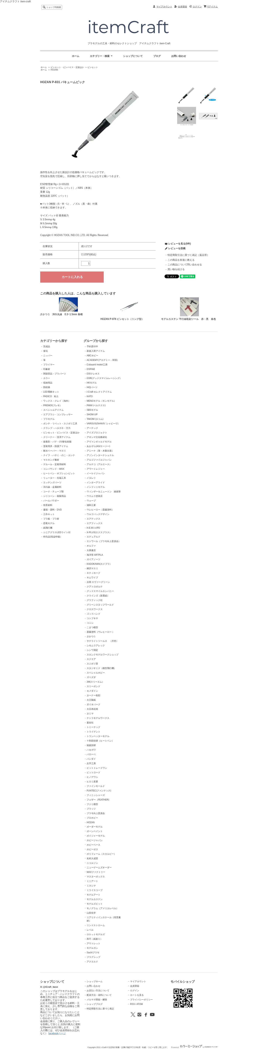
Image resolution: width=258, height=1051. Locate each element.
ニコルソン (92, 863)
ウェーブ (91, 500)
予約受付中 (92, 346)
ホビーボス (92, 849)
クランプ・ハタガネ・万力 (56, 428)
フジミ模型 (92, 804)
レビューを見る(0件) (179, 243)
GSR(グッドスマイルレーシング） (104, 378)
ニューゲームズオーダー (99, 867)
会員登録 (182, 6)
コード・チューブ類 (53, 491)
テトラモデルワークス (98, 718)
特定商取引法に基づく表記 (100, 1008)
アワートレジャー (96, 469)
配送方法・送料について (99, 995)
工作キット (49, 514)
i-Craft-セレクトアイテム (99, 392)
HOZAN (54, 70)
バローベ (91, 754)
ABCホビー (92, 355)
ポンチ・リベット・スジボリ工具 (60, 423)
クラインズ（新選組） (98, 595)
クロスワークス (95, 609)
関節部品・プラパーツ (54, 373)
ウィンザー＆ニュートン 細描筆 (104, 491)
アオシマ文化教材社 (97, 437)
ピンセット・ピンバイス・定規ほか (67, 67)
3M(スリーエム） (95, 682)
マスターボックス (96, 876)
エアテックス (93, 518)
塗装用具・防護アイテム (55, 446)
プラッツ (91, 808)
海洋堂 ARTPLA (95, 555)
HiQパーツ (92, 387)
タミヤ (90, 713)
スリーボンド (93, 686)
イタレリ (91, 478)
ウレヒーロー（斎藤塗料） (100, 509)
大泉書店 (91, 550)
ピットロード (93, 772)
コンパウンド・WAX (53, 469)
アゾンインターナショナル (100, 455)
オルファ (91, 545)
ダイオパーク (93, 704)
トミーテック (93, 727)
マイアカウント (164, 6)
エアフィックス (95, 523)
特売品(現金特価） (52, 536)
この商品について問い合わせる (185, 264)
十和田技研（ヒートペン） (100, 740)
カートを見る (137, 995)
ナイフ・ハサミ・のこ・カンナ (59, 455)
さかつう (91, 636)
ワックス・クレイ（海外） (56, 401)
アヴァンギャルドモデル (99, 441)
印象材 (46, 369)
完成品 (46, 346)
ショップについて (133, 56)
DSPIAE (91, 369)
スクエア (91, 659)
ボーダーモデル (95, 826)
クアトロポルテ (95, 586)
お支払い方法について (98, 990)
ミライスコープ (95, 890)
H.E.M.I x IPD (93, 528)
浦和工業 (91, 505)
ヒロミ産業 (92, 781)
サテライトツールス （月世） (102, 641)
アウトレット (93, 943)
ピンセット (92, 67)
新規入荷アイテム (96, 351)
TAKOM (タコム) (95, 419)
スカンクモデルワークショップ (102, 654)
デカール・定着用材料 (54, 464)
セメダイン (92, 691)
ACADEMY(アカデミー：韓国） (103, 360)
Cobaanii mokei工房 (97, 364)
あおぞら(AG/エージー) (98, 446)
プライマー (49, 364)
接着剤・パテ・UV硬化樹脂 (57, 441)
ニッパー (47, 355)
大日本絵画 (92, 709)
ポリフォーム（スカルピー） (101, 854)
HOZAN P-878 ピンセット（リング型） (122, 319)
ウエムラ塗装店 (95, 496)
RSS (132, 1004)
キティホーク (93, 573)
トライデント (93, 731)
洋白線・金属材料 (52, 487)
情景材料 (47, 505)
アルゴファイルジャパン (99, 460)
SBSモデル (92, 410)
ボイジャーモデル (96, 835)
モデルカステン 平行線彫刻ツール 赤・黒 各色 (188, 319)
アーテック (92, 428)
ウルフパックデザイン (98, 514)
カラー (46, 378)
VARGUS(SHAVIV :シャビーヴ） (103, 423)
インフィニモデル (96, 487)
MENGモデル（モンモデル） (101, 401)
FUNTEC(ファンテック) (99, 790)
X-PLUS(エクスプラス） (99, 532)
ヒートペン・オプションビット (59, 473)
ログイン (197, 6)
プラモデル (49, 419)
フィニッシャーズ (96, 795)
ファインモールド (96, 786)
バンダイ (91, 759)
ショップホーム (95, 981)
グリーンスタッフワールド (100, 604)
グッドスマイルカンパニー (100, 591)
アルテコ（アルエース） (99, 464)
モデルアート (93, 894)
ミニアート (92, 881)
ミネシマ (91, 885)
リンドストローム (96, 925)
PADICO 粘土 (51, 396)
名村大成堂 (92, 858)
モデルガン (92, 948)
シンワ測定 (92, 650)
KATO (90, 396)
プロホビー (92, 818)
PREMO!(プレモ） (52, 405)
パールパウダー (51, 500)
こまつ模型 (92, 627)
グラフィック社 (95, 600)
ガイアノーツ (93, 559)
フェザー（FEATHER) (98, 799)
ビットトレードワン (97, 768)
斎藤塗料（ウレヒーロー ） (100, 632)
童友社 (90, 722)
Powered (175, 1047)
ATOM (140, 1004)
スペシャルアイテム (53, 410)
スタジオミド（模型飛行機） (101, 668)
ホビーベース (93, 845)
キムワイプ (92, 577)
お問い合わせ (178, 56)
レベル (90, 930)
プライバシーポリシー (141, 999)
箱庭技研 (91, 745)
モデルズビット (95, 904)
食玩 (45, 351)
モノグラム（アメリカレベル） (102, 908)
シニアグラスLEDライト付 (56, 532)
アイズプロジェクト (97, 432)
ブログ (157, 56)
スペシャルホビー (96, 672)
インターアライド (96, 482)
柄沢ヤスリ (92, 568)
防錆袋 (46, 387)
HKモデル (92, 382)
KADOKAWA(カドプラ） (99, 564)
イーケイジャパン (96, 473)
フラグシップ (93, 957)
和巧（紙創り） (95, 939)
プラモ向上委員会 (96, 813)
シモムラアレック (96, 645)
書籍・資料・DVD (52, 509)
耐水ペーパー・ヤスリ (54, 450)
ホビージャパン (95, 840)
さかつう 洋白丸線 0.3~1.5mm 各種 (61, 314)
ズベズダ (91, 677)
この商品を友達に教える (181, 259)
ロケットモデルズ (96, 934)
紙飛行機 (47, 528)
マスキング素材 (51, 460)
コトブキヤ (92, 618)
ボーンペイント (95, 831)
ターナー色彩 (93, 695)
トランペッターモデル (98, 736)
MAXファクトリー (96, 872)
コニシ (90, 623)
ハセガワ (91, 750)
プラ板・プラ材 (51, 518)
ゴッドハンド (93, 614)
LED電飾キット (51, 392)
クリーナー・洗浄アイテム (56, 437)
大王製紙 (91, 700)
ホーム (75, 56)
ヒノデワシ (92, 777)
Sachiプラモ (93, 952)
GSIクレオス (93, 373)
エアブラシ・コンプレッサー (58, 414)
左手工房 (91, 763)
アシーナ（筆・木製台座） (100, 450)
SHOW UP (92, 414)
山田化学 (91, 913)
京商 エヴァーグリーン (98, 582)
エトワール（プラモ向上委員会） (104, 541)
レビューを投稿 (176, 248)
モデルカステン (95, 899)
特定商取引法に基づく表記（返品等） (188, 255)
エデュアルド (93, 536)
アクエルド (92, 961)
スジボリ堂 (92, 663)
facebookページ (57, 1033)
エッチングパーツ (52, 482)
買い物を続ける (176, 269)
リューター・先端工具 (54, 478)
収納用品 (47, 382)
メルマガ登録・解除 (97, 999)
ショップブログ (95, 1004)
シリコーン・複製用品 (54, 496)
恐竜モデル (49, 523)
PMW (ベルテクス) (96, 405)
